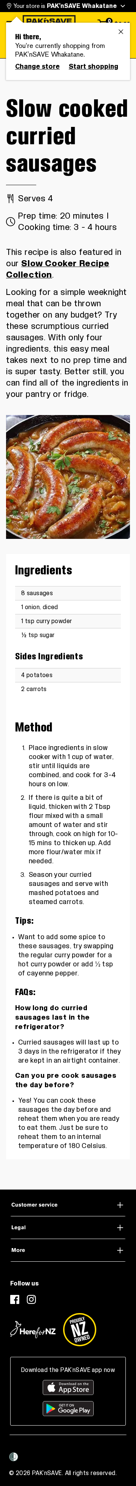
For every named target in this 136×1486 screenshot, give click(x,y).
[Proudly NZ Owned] (79, 1329)
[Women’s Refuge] (13, 1456)
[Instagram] (31, 1299)
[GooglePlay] (68, 1408)
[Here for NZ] (33, 1329)
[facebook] (14, 1299)
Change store (37, 66)
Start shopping (93, 66)
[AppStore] (68, 1387)
